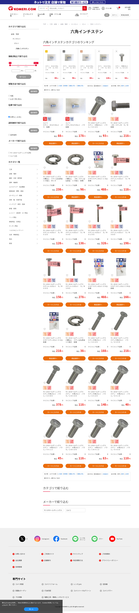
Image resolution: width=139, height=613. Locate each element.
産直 (10, 243)
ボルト (16, 43)
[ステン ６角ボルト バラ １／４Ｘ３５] (98, 106)
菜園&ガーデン (20, 590)
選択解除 (34, 91)
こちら (4, 605)
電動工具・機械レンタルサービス (56, 597)
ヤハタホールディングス (53, 510)
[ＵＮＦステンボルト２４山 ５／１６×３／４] (53, 321)
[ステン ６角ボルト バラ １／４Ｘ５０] (121, 428)
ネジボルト (17, 39)
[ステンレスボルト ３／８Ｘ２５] (121, 159)
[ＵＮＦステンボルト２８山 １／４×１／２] (121, 267)
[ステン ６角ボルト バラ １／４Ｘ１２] (53, 428)
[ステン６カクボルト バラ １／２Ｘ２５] (76, 106)
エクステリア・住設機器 (17, 187)
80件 (122, 86)
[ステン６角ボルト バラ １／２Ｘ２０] (98, 375)
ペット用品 (12, 217)
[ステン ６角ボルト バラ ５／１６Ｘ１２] (98, 428)
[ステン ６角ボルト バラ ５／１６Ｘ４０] (76, 375)
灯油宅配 (47, 590)
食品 (10, 239)
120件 (127, 86)
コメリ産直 (19, 584)
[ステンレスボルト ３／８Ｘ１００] (98, 213)
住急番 (105, 584)
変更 (107, 15)
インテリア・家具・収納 (17, 204)
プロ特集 (18, 597)
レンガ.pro (78, 584)
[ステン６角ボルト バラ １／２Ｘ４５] (98, 321)
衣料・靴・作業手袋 (15, 200)
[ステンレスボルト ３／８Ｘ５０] (53, 267)
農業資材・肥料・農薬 (16, 191)
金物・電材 (15, 34)
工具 (10, 169)
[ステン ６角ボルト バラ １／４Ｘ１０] (121, 375)
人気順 (60, 85)
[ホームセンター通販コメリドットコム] (22, 9)
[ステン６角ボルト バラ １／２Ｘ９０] (53, 375)
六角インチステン (22, 48)
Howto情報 (41, 15)
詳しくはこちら (97, 2)
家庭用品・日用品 (15, 221)
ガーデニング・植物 (15, 195)
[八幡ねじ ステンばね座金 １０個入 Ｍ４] (76, 321)
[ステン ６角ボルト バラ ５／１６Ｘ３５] (76, 428)
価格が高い (81, 85)
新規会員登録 (125, 15)
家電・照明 (12, 208)
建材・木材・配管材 (15, 178)
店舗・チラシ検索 (55, 15)
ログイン (114, 15)
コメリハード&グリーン (82, 590)
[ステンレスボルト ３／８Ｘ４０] (76, 213)
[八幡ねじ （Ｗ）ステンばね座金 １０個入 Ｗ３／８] (76, 159)
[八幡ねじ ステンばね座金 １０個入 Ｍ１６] (53, 159)
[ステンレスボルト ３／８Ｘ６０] (121, 213)
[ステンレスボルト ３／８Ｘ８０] (76, 267)
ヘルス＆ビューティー (16, 230)
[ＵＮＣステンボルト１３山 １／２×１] (98, 159)
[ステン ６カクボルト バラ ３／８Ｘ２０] (53, 106)
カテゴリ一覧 (14, 15)
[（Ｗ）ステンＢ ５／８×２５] (121, 106)
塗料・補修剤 (13, 182)
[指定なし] (36, 65)
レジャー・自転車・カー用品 (18, 213)
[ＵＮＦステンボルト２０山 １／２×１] (98, 267)
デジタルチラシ (28, 15)
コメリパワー (107, 590)
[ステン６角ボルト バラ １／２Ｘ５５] (121, 321)
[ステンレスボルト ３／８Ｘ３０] (53, 213)
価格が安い (72, 85)
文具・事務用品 (14, 234)
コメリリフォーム (50, 584)
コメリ (68, 510)
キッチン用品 (13, 226)
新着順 (66, 85)
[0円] (10, 65)
